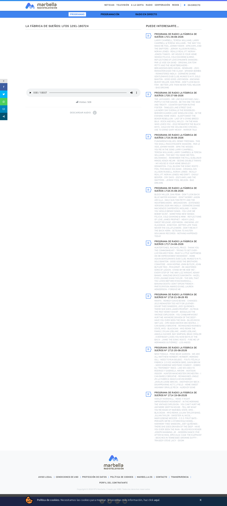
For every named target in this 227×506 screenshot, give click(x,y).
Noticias (109, 5)
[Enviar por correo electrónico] (3, 109)
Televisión (122, 5)
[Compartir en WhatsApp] (3, 101)
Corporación (162, 5)
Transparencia (180, 477)
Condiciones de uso (67, 477)
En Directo (194, 5)
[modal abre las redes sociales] (3, 116)
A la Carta (137, 5)
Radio (149, 5)
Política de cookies (121, 477)
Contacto (161, 477)
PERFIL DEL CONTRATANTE (113, 482)
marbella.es (144, 477)
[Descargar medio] (95, 113)
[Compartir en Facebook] (3, 87)
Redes (175, 5)
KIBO (119, 489)
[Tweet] (3, 94)
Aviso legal (45, 477)
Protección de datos (94, 477)
